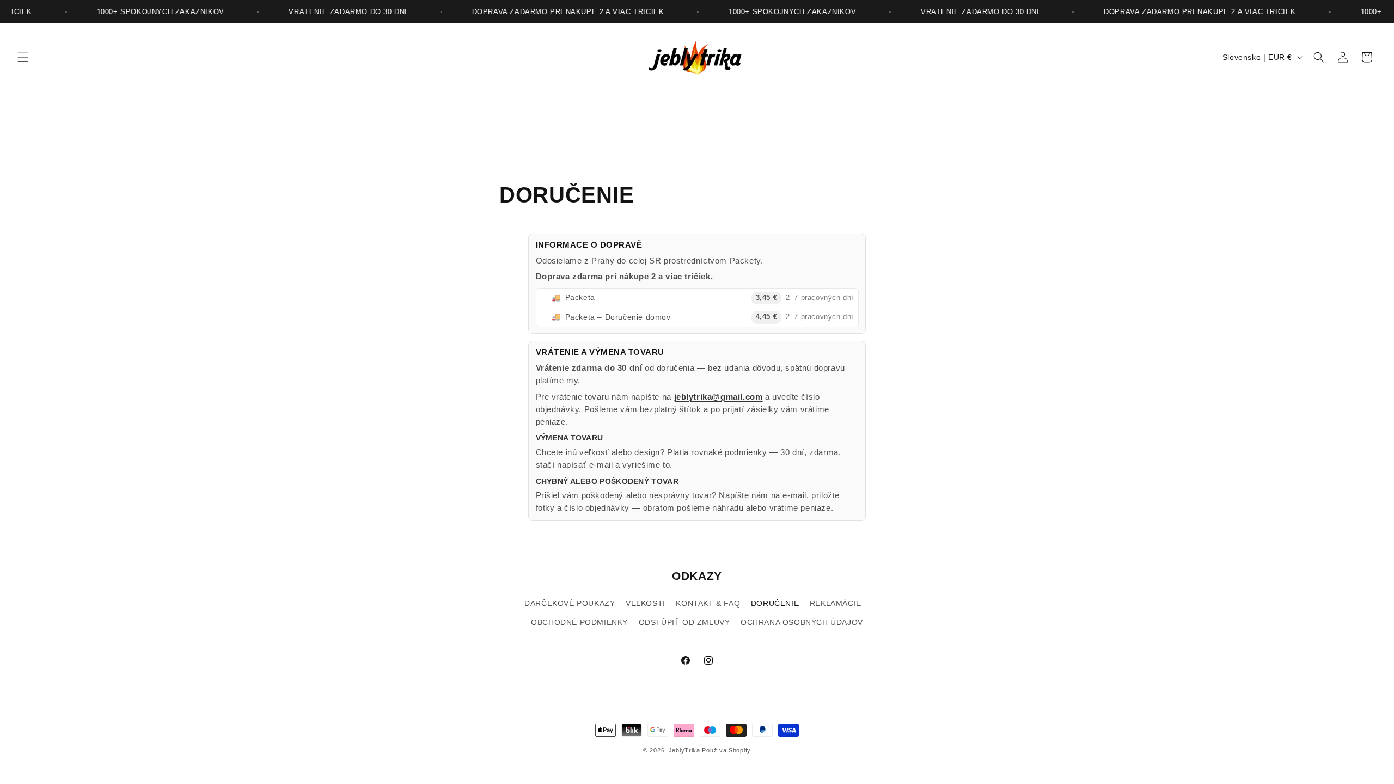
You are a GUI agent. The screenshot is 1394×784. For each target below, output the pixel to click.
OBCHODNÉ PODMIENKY (579, 622)
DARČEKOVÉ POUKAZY (569, 603)
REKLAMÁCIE (835, 603)
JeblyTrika (684, 750)
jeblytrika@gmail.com (718, 396)
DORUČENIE (775, 603)
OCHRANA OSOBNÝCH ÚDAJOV (802, 622)
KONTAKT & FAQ (708, 603)
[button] (23, 57)
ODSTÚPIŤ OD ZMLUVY (684, 622)
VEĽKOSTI (645, 603)
